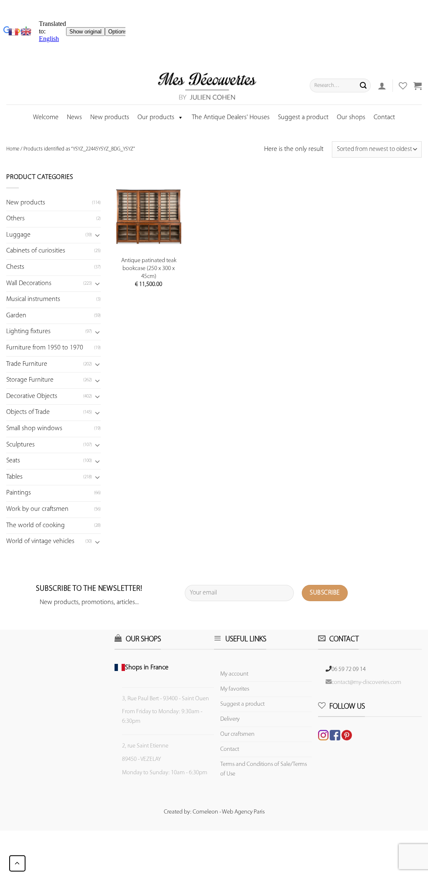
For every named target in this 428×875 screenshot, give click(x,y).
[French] (14, 31)
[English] (26, 31)
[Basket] (417, 86)
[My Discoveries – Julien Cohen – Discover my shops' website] (207, 86)
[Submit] (363, 86)
